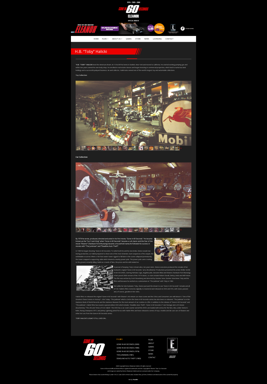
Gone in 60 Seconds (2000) (128, 344)
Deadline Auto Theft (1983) (129, 358)
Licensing (157, 39)
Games (129, 39)
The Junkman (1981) (125, 355)
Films (104, 39)
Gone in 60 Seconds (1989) (128, 348)
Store (138, 39)
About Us (116, 39)
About (151, 343)
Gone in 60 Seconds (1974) (128, 351)
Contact (169, 39)
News (146, 39)
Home (96, 39)
